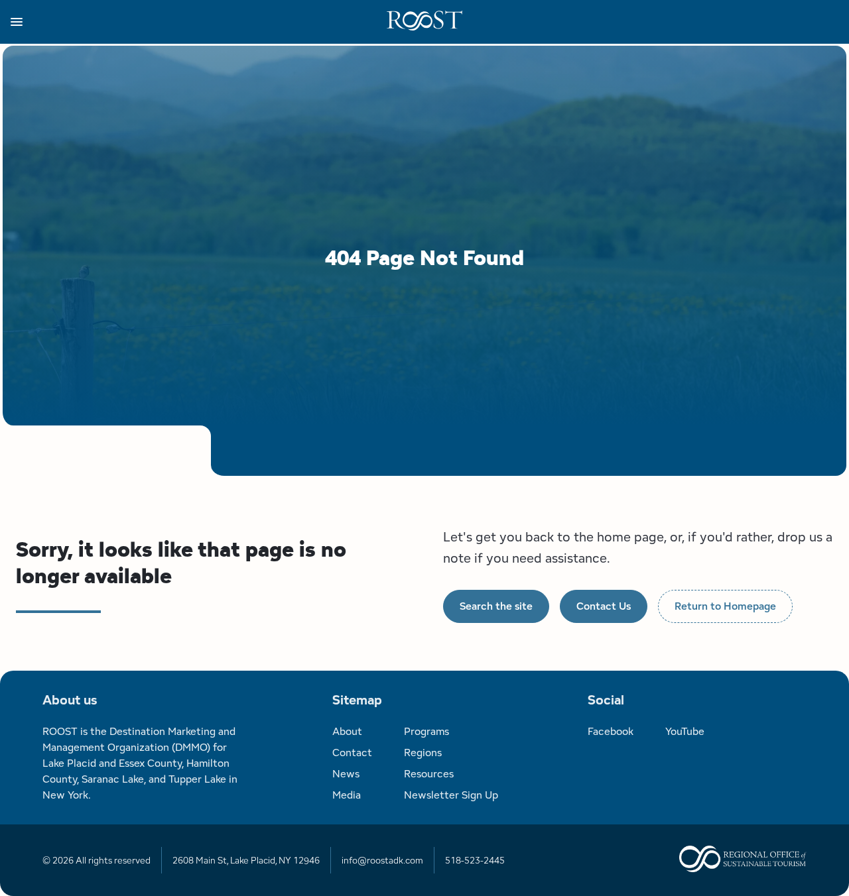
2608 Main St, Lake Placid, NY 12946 (246, 860)
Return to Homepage (725, 606)
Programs (426, 731)
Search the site (496, 606)
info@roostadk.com (382, 860)
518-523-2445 (475, 860)
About (347, 731)
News (345, 774)
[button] (199, 22)
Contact (352, 752)
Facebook (610, 731)
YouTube (684, 731)
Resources (429, 774)
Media (346, 795)
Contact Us (603, 606)
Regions (423, 752)
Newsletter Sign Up (451, 795)
